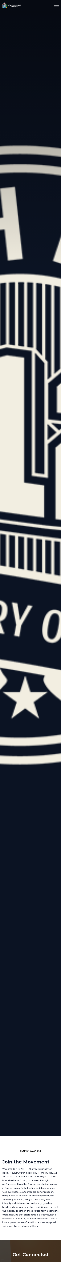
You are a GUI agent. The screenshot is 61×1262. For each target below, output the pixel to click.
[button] (56, 5)
